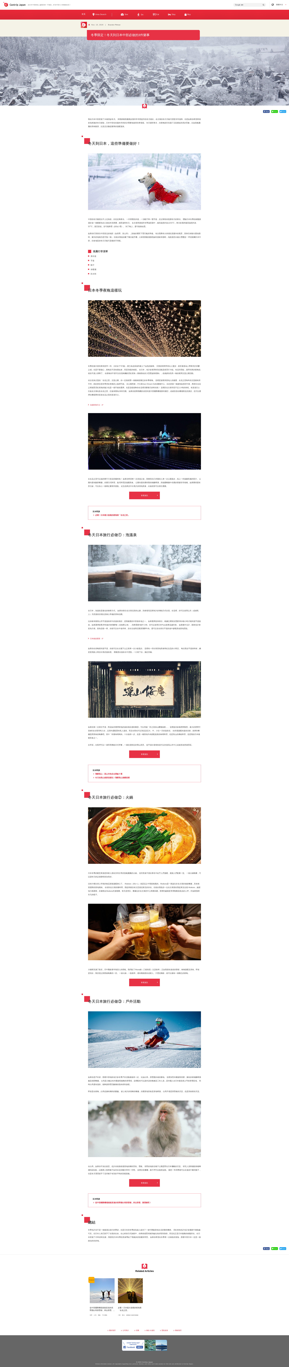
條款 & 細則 (150, 1330)
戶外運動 (104, 1315)
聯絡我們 (178, 1330)
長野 (91, 1315)
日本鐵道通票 (95, 638)
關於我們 (112, 1330)
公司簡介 (126, 1330)
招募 (137, 1330)
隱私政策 (165, 1330)
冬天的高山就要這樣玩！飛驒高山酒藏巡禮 (112, 778)
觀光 (123, 1315)
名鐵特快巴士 (95, 405)
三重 (119, 1315)
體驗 (99, 1315)
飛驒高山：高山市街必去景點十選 (108, 774)
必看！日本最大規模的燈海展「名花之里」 (112, 515)
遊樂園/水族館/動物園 (132, 1315)
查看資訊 (144, 495)
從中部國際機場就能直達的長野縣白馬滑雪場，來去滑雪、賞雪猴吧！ (123, 1203)
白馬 (95, 1315)
